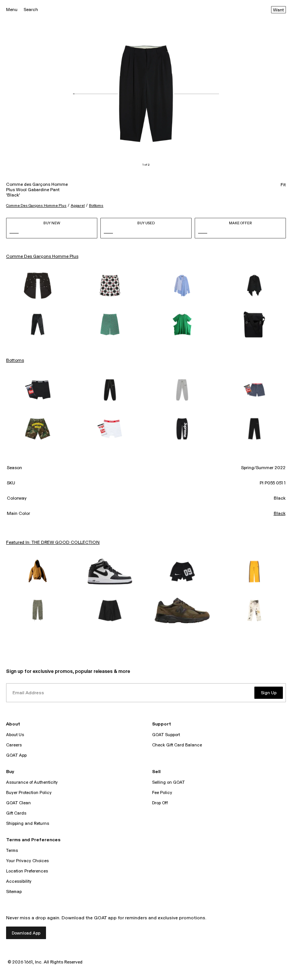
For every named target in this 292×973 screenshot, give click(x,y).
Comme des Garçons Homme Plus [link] (42, 256)
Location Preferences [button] (27, 871)
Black (280, 513)
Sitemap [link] (14, 892)
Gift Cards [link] (16, 813)
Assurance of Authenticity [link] (32, 782)
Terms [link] (12, 850)
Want (278, 10)
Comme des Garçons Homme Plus (36, 206)
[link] (37, 285)
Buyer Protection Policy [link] (29, 793)
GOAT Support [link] (166, 735)
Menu (11, 10)
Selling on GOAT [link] (168, 782)
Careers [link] (14, 745)
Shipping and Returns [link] (27, 823)
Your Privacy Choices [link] (27, 861)
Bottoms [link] (15, 360)
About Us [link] (15, 735)
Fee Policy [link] (162, 793)
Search (31, 10)
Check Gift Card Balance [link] (177, 745)
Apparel (78, 206)
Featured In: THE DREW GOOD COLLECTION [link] (53, 542)
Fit (283, 185)
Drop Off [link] (160, 803)
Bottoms (96, 206)
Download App (26, 933)
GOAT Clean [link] (18, 803)
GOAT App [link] (16, 755)
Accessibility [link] (19, 881)
